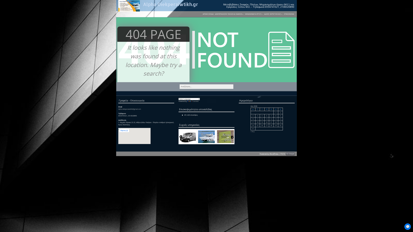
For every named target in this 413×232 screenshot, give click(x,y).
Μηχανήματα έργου (253, 14)
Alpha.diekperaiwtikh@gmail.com (129, 109)
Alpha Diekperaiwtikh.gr (170, 4)
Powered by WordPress (269, 154)
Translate (195, 101)
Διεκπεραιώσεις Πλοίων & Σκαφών (228, 14)
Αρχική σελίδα (208, 14)
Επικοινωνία (289, 14)
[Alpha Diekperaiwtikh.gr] (129, 5)
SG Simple (290, 154)
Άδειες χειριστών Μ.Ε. (272, 14)
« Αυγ (253, 131)
